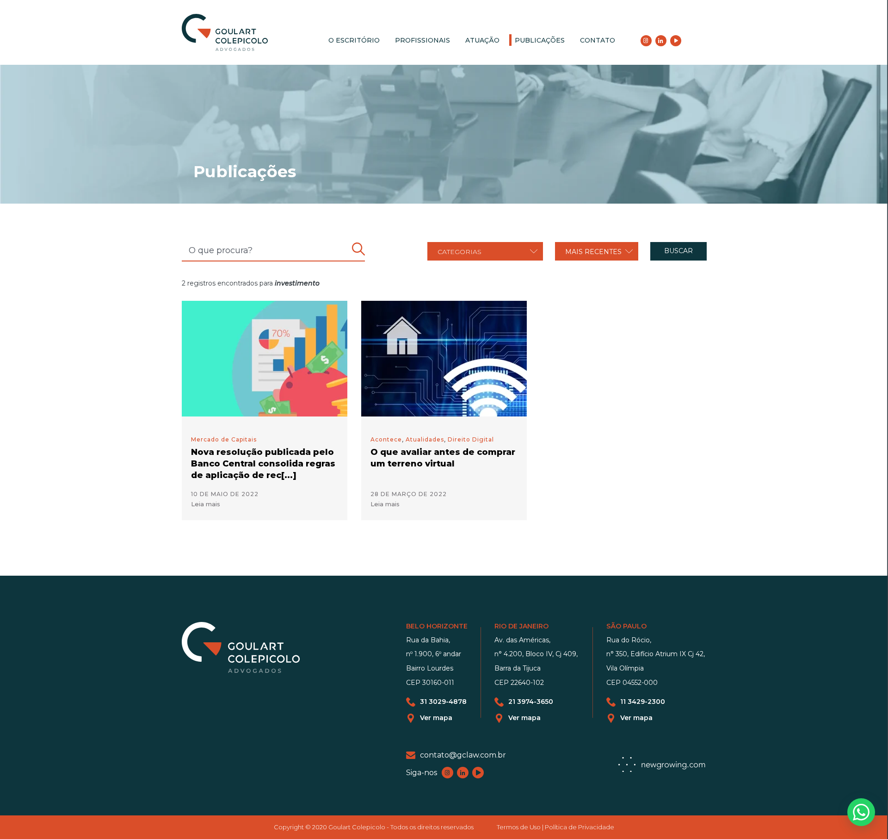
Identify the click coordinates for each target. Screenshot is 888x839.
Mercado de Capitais (224, 439)
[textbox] (485, 252)
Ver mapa (436, 718)
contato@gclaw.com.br (463, 755)
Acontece (386, 439)
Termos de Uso (519, 827)
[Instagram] (646, 40)
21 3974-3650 (530, 701)
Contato (597, 40)
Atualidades (425, 439)
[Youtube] (675, 40)
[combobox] (485, 251)
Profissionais (422, 40)
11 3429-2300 (642, 701)
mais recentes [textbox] (593, 252)
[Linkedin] (660, 40)
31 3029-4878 (443, 701)
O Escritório (354, 40)
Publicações (540, 40)
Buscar (678, 251)
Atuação (482, 40)
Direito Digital (471, 439)
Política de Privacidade (579, 827)
